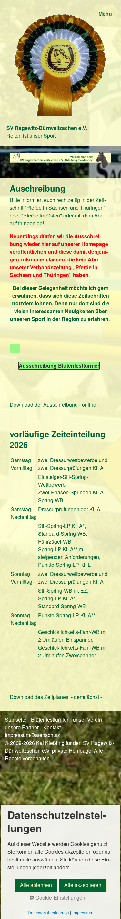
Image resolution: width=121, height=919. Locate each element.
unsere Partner (22, 727)
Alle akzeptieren (82, 885)
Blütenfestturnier (49, 719)
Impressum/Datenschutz (32, 735)
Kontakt (52, 727)
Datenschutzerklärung (48, 912)
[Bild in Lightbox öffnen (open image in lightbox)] (60, 159)
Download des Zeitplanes (39, 697)
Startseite (15, 719)
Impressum (82, 912)
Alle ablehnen (36, 885)
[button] (15, 348)
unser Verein (87, 719)
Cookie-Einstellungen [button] (59, 897)
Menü (105, 13)
